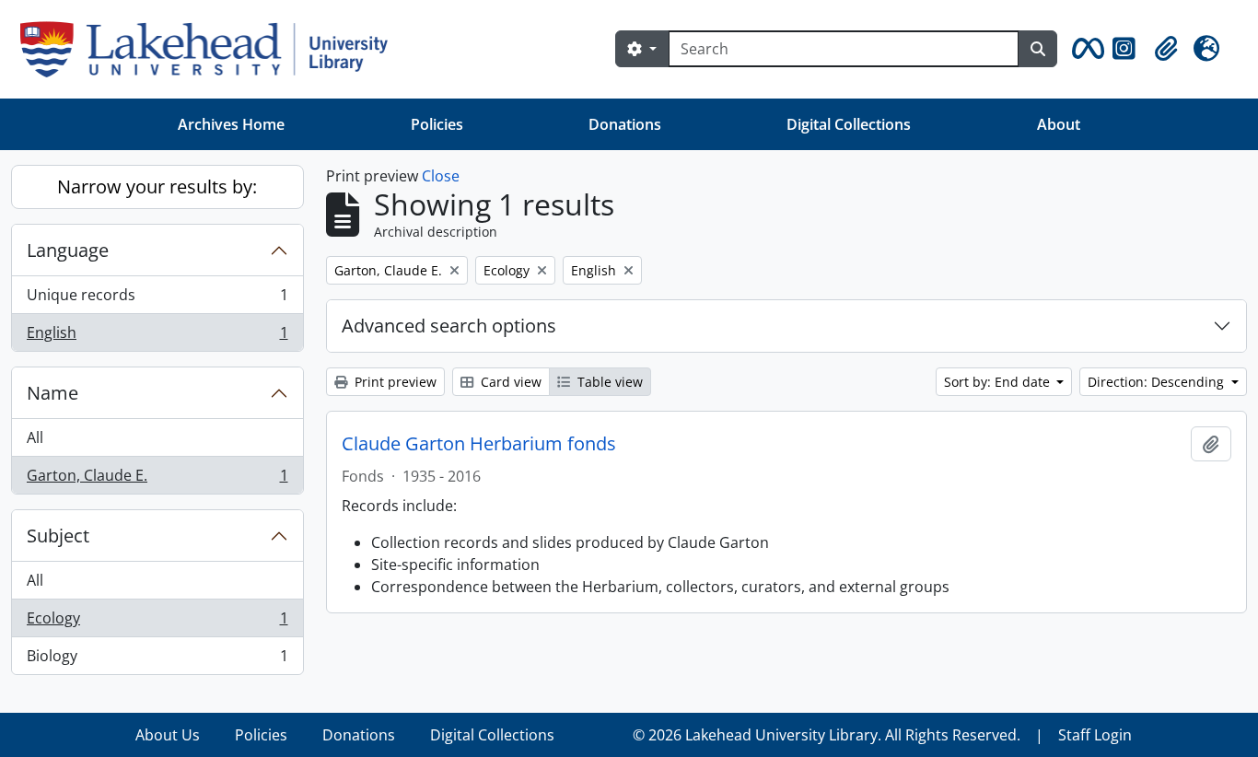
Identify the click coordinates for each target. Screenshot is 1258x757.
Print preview (394, 381)
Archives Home (231, 124)
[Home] (211, 49)
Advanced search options (449, 325)
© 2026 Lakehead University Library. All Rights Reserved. (826, 735)
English (157, 336)
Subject (58, 535)
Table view (608, 381)
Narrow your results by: (157, 186)
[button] (1085, 49)
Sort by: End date (999, 381)
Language (68, 250)
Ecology (157, 622)
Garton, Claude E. (157, 479)
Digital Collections (848, 124)
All (35, 437)
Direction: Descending (1158, 381)
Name (52, 392)
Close (441, 176)
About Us (167, 735)
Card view (509, 381)
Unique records (157, 299)
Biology (157, 660)
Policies (437, 124)
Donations (624, 124)
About (1058, 124)
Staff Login (1095, 735)
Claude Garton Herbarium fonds (479, 444)
